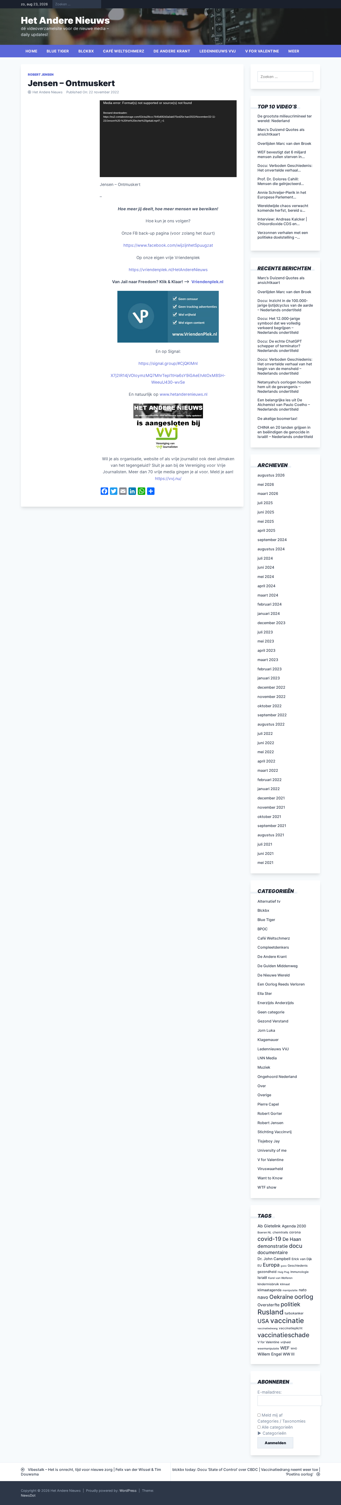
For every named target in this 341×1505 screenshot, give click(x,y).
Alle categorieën (277, 1427)
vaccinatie (287, 1321)
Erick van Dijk (302, 1259)
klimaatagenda (269, 1290)
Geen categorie (270, 1012)
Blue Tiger (58, 51)
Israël (262, 1277)
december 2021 (271, 798)
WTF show (266, 1187)
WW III (289, 1354)
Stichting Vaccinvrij (274, 1131)
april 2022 (266, 761)
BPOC (262, 929)
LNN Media (267, 1058)
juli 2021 (264, 844)
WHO (294, 1348)
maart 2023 (267, 659)
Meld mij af (272, 1415)
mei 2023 (265, 641)
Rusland (270, 1312)
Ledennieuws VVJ (217, 51)
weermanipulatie (268, 1348)
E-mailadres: (269, 1392)
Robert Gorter (269, 1113)
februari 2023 (269, 669)
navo (262, 1297)
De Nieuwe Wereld (273, 975)
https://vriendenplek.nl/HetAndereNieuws (168, 269)
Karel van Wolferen (280, 1278)
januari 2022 (268, 788)
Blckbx (86, 51)
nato (303, 1290)
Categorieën (274, 1433)
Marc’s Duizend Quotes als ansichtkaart (281, 280)
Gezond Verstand (272, 1021)
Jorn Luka (266, 1030)
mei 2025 (265, 521)
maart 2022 (267, 770)
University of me (271, 1150)
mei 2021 (265, 862)
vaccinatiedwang (267, 1328)
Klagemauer (268, 1039)
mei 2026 (265, 484)
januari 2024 (268, 613)
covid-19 (269, 1238)
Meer (293, 51)
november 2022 (271, 696)
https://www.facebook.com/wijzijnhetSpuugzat (168, 245)
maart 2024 (267, 595)
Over (261, 1085)
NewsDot (28, 1495)
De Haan (292, 1239)
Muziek (263, 1067)
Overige (264, 1095)
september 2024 (272, 539)
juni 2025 (265, 512)
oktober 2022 (269, 706)
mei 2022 (265, 751)
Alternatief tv (268, 901)
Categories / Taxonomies (281, 1421)
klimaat (285, 1284)
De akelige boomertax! (277, 418)
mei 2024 (265, 576)
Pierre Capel (268, 1104)
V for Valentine (262, 51)
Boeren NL (264, 1232)
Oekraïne (281, 1297)
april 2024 (266, 586)
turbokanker (294, 1313)
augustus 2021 (270, 835)
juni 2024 (265, 567)
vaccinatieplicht (290, 1328)
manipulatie (290, 1290)
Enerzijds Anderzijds (275, 1002)
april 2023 (266, 650)
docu (295, 1245)
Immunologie (299, 1272)
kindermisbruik (268, 1284)
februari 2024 (269, 604)
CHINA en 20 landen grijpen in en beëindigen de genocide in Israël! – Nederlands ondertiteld (285, 432)
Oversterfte (268, 1304)
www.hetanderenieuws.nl (182, 394)
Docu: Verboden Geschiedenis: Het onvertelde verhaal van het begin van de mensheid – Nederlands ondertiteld (284, 366)
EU (259, 1265)
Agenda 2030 (294, 1226)
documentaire (272, 1252)
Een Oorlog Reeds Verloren (281, 984)
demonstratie (272, 1246)
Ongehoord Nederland (277, 1076)
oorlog (303, 1296)
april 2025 (266, 530)
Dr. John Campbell (273, 1258)
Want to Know (270, 1178)
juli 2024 (265, 558)
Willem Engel (269, 1354)
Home (31, 51)
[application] (168, 138)
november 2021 (271, 807)
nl (196, 363)
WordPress (128, 1490)
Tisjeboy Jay (268, 1141)
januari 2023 (268, 678)
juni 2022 (265, 742)
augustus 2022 (271, 724)
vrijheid (285, 1342)
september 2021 (271, 825)
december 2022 (271, 687)
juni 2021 (265, 853)
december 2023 (271, 622)
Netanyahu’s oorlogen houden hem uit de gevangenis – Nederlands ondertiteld (284, 387)
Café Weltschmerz (123, 51)
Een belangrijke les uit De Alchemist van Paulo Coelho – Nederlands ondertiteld (283, 405)
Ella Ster (264, 993)
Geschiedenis (298, 1265)
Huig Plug (283, 1272)
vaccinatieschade (283, 1335)
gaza (283, 1265)
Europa (271, 1265)
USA (263, 1321)
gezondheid (267, 1272)
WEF (285, 1348)
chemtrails (280, 1232)
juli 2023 (265, 632)
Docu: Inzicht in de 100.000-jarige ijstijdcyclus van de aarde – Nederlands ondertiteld (285, 305)
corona (295, 1232)
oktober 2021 (269, 816)
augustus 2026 (271, 475)
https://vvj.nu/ (168, 478)
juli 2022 (265, 733)
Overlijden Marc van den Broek (284, 291)
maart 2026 (267, 493)
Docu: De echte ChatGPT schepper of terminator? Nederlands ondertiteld (279, 346)
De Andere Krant (172, 51)
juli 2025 (265, 502)
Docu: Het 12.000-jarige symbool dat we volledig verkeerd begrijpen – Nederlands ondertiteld (278, 325)
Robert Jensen (41, 74)
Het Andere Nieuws (65, 20)
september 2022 (272, 715)
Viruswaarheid (270, 1168)
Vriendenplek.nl (207, 281)
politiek (290, 1304)
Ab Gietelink (269, 1225)
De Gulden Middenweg (277, 965)
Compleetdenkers (273, 947)
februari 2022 (269, 779)
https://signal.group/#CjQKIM (166, 363)
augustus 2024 (271, 549)
